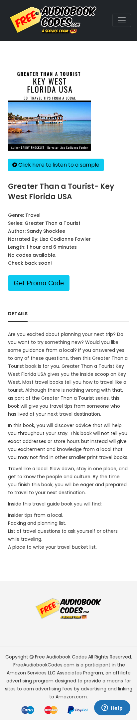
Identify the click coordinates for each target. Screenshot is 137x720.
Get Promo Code (39, 283)
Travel (33, 215)
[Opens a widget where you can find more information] (112, 708)
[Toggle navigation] (121, 20)
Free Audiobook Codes (61, 656)
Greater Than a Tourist (52, 223)
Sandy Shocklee (46, 231)
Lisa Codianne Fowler (65, 239)
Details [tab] (18, 313)
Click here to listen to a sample (58, 165)
